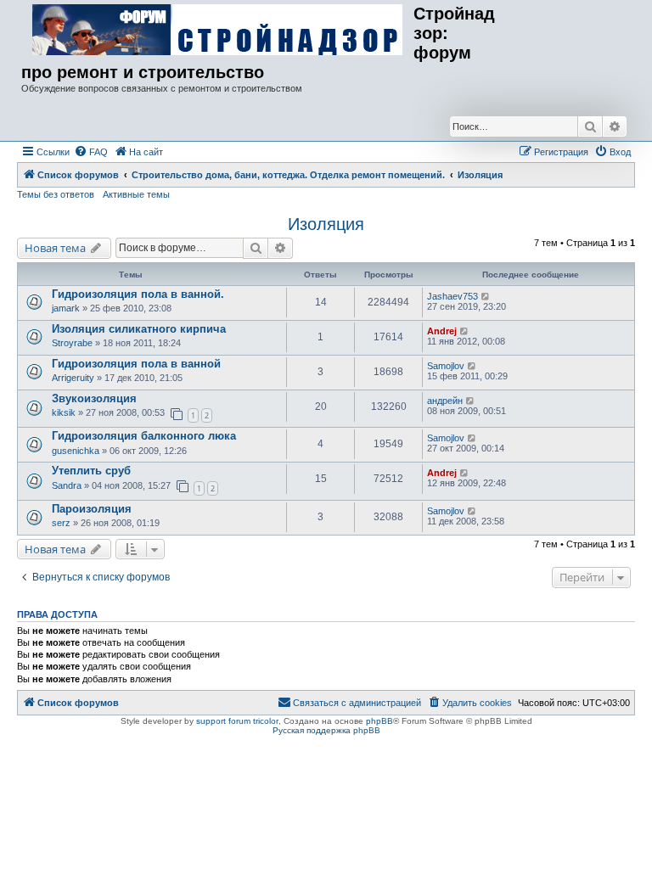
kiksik (64, 412)
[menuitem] (91, 152)
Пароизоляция (92, 508)
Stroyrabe (72, 343)
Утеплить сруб (91, 470)
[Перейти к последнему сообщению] (486, 296)
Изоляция (326, 224)
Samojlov (445, 366)
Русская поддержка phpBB (326, 730)
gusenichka (75, 451)
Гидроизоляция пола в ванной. (138, 294)
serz (61, 523)
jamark (66, 308)
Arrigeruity (73, 378)
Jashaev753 (452, 296)
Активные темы (136, 194)
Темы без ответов (55, 194)
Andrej (442, 331)
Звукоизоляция (94, 398)
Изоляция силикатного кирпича (139, 328)
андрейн (445, 400)
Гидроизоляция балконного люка (144, 435)
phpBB (379, 721)
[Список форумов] (217, 30)
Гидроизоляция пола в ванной (136, 363)
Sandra (67, 485)
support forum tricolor (237, 721)
